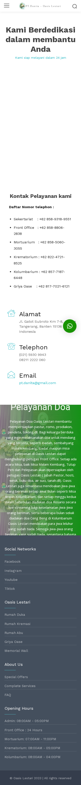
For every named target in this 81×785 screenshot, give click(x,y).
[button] (69, 326)
